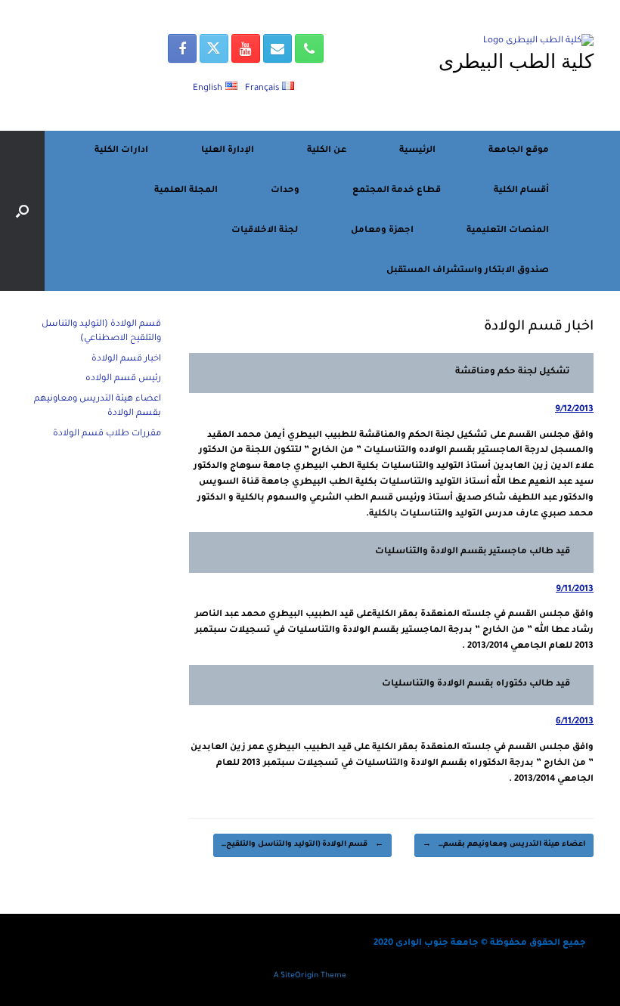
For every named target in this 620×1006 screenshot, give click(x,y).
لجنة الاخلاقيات (264, 231)
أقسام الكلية (521, 191)
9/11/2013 (575, 590)
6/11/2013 (575, 722)
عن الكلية (326, 151)
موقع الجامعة (518, 151)
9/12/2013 (574, 410)
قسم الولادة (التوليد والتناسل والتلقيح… (302, 844)
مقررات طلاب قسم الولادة (107, 434)
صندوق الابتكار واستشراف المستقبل (467, 271)
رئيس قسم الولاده (123, 379)
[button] (22, 211)
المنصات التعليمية (508, 231)
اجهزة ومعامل (382, 231)
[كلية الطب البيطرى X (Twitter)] (214, 48)
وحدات (285, 191)
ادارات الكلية (121, 151)
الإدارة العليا (227, 151)
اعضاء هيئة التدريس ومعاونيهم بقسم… (504, 844)
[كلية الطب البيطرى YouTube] (245, 48)
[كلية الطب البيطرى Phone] (309, 48)
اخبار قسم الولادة (126, 359)
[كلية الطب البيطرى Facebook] (182, 48)
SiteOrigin (299, 976)
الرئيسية (417, 151)
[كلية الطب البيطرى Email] (277, 48)
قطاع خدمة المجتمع (396, 191)
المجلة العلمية (186, 191)
